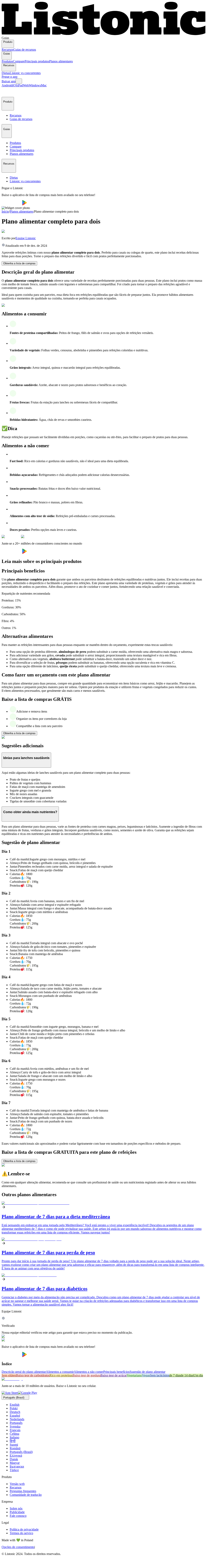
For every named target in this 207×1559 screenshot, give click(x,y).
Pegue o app (9, 76)
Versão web (17, 1484)
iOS (14, 85)
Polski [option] (14, 1408)
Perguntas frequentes (23, 1491)
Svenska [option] (15, 1426)
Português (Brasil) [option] (21, 1452)
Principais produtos (37, 61)
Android (7, 85)
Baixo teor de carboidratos (33, 1375)
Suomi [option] (14, 1444)
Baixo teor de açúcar (113, 1375)
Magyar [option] (15, 1463)
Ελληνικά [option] (16, 1455)
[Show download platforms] (19, 81)
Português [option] (16, 1423)
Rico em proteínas (61, 1375)
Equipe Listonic (26, 238)
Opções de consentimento (18, 1547)
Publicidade (17, 1512)
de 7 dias (175, 1375)
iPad (20, 85)
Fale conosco (18, 1515)
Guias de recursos (24, 49)
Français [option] (15, 1430)
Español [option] (15, 1415)
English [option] (14, 1404)
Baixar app (9, 81)
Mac (44, 85)
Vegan (146, 1375)
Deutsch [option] (15, 1412)
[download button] (12, 204)
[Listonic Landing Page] (103, 34)
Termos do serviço (21, 1533)
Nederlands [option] (17, 1419)
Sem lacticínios (159, 1375)
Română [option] (15, 1448)
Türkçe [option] (14, 1470)
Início (5, 211)
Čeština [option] (14, 1433)
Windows (35, 85)
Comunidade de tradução (26, 1494)
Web (26, 85)
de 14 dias (187, 1375)
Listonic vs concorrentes (25, 73)
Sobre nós (16, 1508)
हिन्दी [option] (13, 1441)
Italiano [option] (14, 1437)
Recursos (7, 49)
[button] (6, 92)
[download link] (10, 1392)
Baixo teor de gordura (86, 1375)
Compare (19, 61)
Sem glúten (9, 1375)
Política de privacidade (24, 1529)
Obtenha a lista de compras (19, 263)
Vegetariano (134, 1375)
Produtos (7, 61)
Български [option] (17, 1466)
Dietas (6, 73)
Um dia (198, 1375)
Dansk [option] (14, 1459)
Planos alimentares (61, 61)
